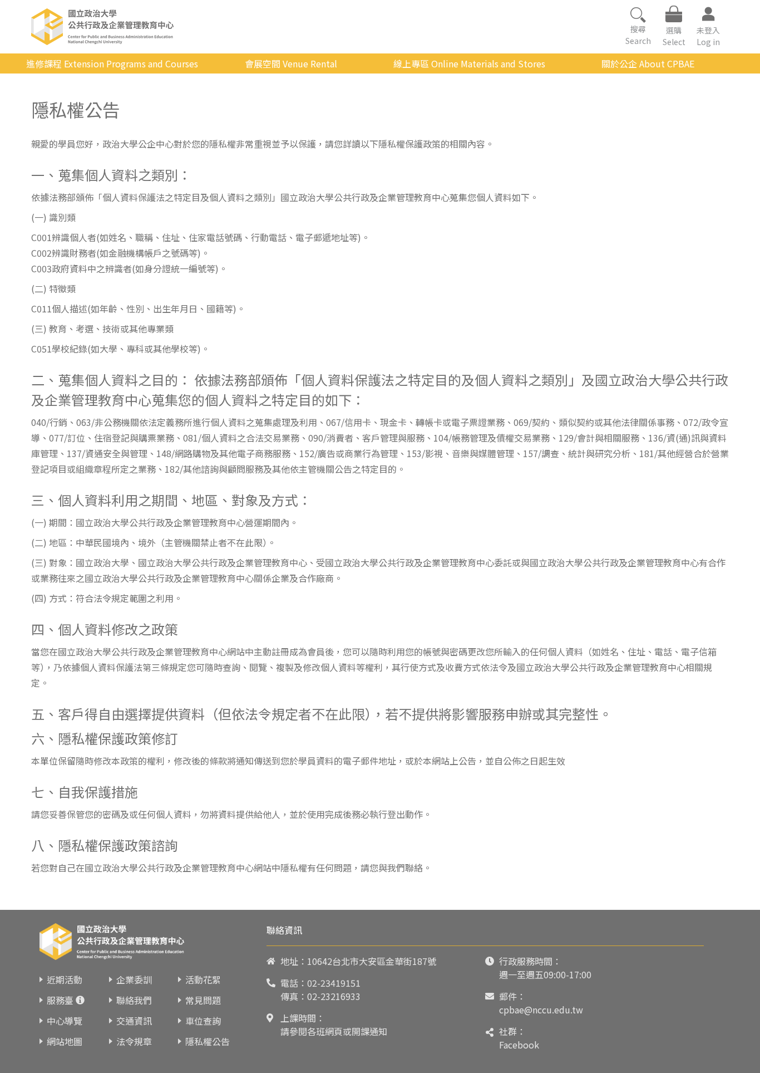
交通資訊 (134, 1020)
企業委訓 (134, 979)
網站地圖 (64, 1041)
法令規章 (134, 1041)
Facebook (519, 1044)
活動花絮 (203, 979)
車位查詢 (203, 1020)
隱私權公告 (207, 1041)
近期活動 (64, 979)
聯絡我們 (134, 1000)
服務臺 (60, 1000)
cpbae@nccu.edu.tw (541, 1009)
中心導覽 (64, 1020)
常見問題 (203, 1000)
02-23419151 (334, 982)
